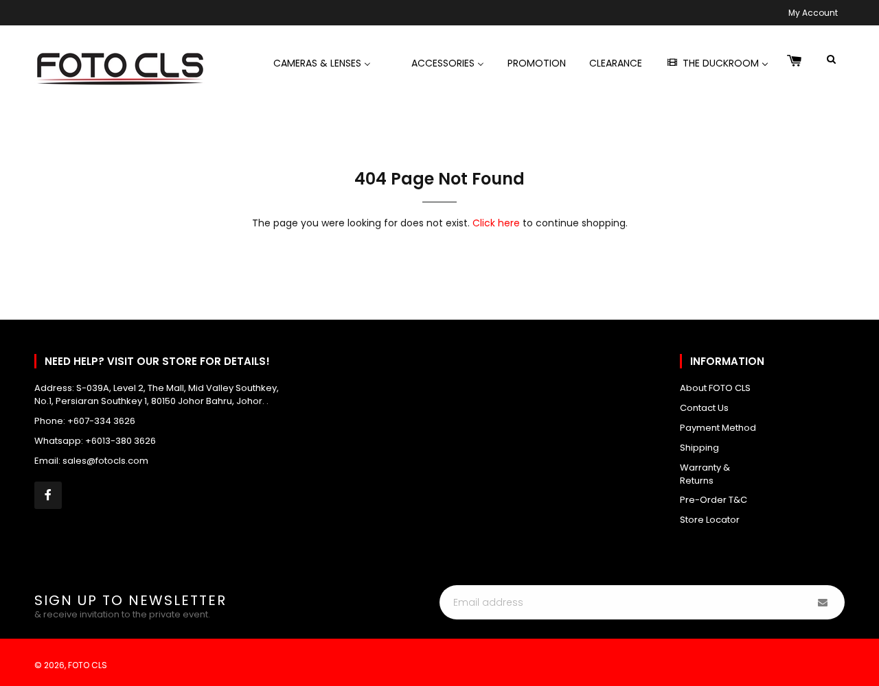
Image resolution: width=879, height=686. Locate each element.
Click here (496, 223)
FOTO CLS (87, 665)
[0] (794, 62)
